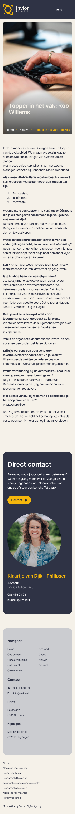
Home (10, 130)
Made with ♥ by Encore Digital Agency (22, 806)
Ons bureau (14, 654)
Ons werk (44, 649)
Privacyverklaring (12, 772)
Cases (42, 654)
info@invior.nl (18, 693)
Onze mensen (15, 670)
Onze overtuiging (17, 659)
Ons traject (14, 665)
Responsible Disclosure (15, 777)
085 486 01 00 (19, 687)
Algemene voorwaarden (15, 767)
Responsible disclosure (15, 787)
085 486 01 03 (17, 594)
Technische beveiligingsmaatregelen (21, 782)
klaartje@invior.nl (19, 600)
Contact (16, 500)
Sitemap (7, 763)
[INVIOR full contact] (16, 9)
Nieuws (24, 130)
